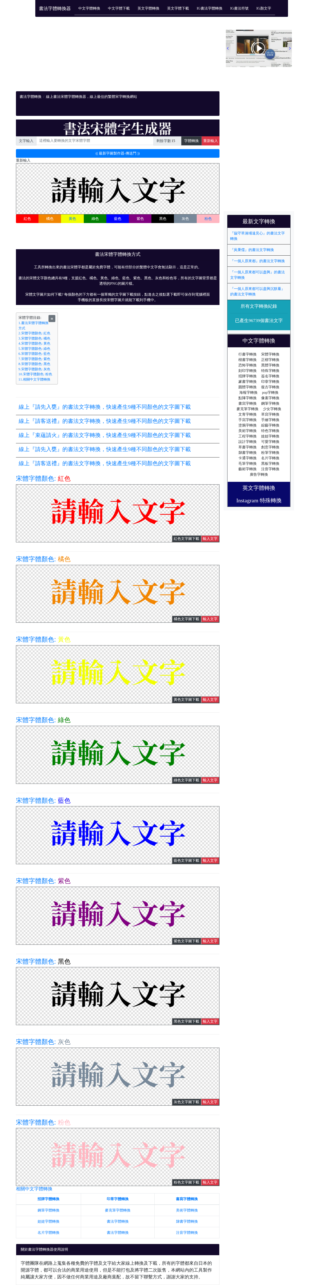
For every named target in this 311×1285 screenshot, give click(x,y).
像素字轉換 (270, 398)
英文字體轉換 (148, 8)
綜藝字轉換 (270, 425)
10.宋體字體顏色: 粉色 (35, 374)
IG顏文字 (263, 8)
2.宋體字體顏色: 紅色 (34, 333)
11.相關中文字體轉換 (34, 379)
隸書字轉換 (247, 453)
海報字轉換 (248, 392)
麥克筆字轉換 (247, 409)
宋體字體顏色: (43, 478)
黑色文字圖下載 (186, 1021)
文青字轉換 (247, 414)
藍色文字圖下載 (186, 860)
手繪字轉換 (270, 420)
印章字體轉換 (118, 1199)
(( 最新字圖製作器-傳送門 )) (118, 153)
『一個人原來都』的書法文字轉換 (257, 261)
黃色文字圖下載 (186, 699)
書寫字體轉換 (187, 1199)
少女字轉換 (272, 409)
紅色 (27, 219)
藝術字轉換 (247, 469)
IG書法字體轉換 (209, 8)
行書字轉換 (247, 354)
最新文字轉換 (261, 221)
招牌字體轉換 (48, 1199)
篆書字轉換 (247, 381)
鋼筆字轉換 (270, 403)
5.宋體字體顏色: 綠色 (34, 348)
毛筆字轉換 (247, 463)
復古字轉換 (270, 387)
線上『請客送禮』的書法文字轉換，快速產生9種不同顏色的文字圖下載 (105, 421)
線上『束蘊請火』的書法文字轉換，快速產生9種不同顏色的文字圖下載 (105, 435)
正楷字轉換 (270, 360)
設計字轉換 (247, 442)
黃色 (72, 219)
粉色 (208, 219)
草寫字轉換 (270, 414)
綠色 (95, 219)
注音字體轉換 (187, 1232)
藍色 (117, 219)
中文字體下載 (119, 8)
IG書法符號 (239, 8)
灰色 (185, 219)
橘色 (50, 219)
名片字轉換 (270, 458)
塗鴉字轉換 (247, 425)
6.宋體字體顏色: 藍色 (34, 354)
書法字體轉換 (30, 97)
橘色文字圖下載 (186, 619)
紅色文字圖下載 (186, 539)
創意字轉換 (270, 447)
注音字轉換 (270, 469)
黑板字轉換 (270, 463)
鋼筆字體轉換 (48, 1210)
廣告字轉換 (259, 474)
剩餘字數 (163, 141)
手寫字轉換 (247, 420)
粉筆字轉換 (270, 453)
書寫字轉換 (247, 403)
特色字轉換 (270, 431)
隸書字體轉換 (187, 1221)
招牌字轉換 (247, 376)
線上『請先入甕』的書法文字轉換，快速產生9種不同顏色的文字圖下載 (105, 407)
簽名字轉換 (270, 376)
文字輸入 (26, 141)
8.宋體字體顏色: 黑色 (34, 364)
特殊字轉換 (270, 371)
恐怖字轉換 (247, 365)
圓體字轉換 (247, 387)
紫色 (140, 219)
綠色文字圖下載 (186, 780)
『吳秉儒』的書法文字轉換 (252, 250)
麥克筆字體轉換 (117, 1210)
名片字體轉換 (48, 1232)
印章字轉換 (270, 381)
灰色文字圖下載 (186, 1102)
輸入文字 (210, 539)
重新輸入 (210, 141)
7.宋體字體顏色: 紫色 (34, 359)
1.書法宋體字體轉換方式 (33, 325)
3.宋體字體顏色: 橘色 (34, 338)
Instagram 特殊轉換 (259, 500)
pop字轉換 (270, 392)
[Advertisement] (117, 59)
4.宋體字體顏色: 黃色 (34, 343)
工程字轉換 (247, 436)
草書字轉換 (247, 447)
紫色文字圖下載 (186, 941)
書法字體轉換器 (55, 8)
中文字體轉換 (89, 8)
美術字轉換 (247, 431)
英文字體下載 (178, 8)
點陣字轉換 (247, 398)
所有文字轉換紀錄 (259, 306)
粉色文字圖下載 (186, 1182)
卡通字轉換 (247, 458)
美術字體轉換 (187, 1210)
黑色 (162, 219)
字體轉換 (191, 141)
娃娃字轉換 (270, 436)
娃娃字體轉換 (48, 1221)
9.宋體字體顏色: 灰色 (34, 369)
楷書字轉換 (247, 360)
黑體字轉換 (270, 365)
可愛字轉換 (270, 442)
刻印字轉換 (247, 371)
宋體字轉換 (270, 354)
